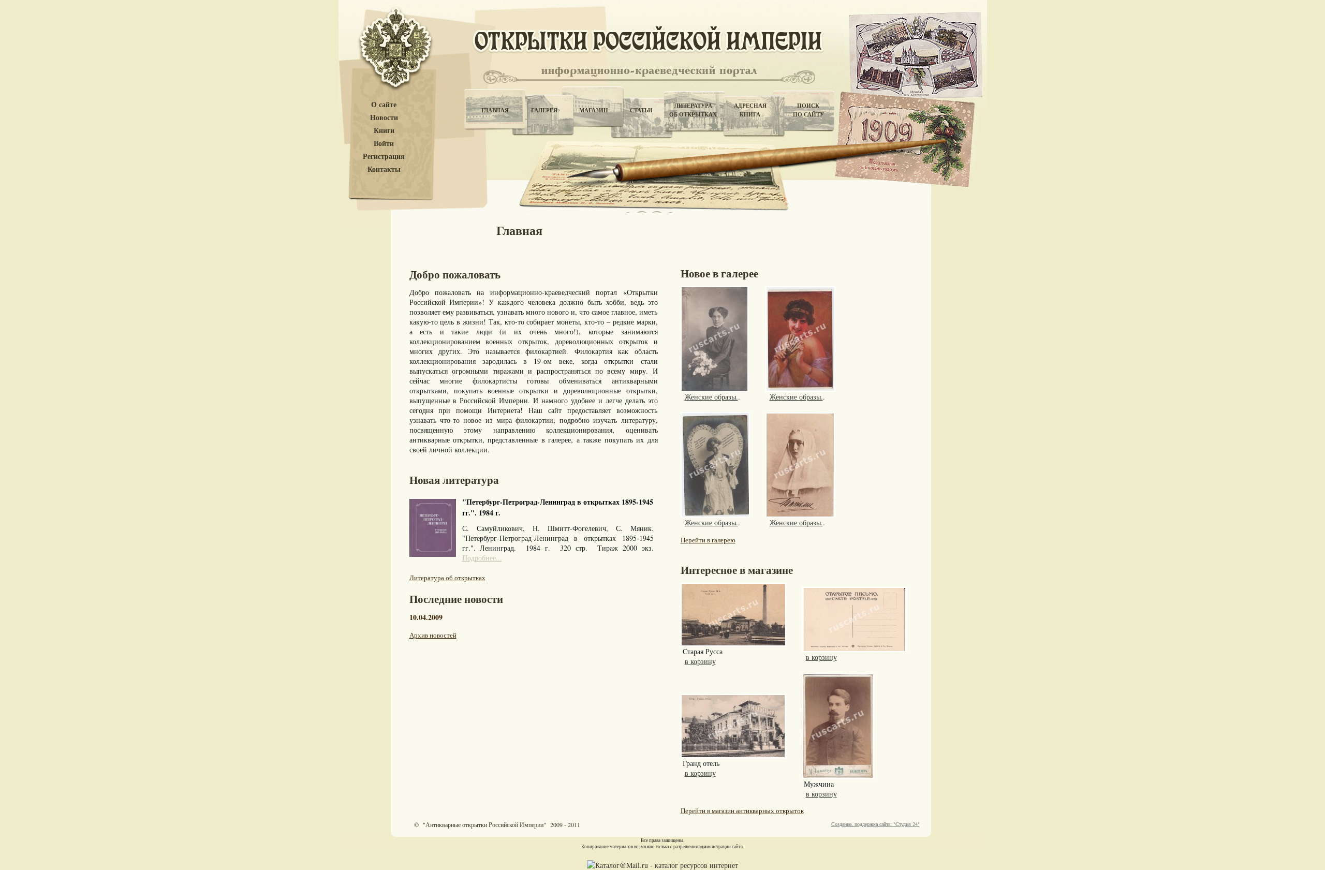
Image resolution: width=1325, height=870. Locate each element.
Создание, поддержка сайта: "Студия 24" (875, 824)
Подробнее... (482, 558)
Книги (384, 131)
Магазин (593, 110)
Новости (384, 118)
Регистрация (384, 156)
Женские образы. (711, 397)
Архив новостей (433, 635)
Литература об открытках (447, 577)
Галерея (544, 110)
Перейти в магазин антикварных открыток (742, 810)
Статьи (641, 110)
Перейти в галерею (708, 539)
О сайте (383, 105)
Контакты (384, 169)
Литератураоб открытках (693, 109)
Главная (495, 110)
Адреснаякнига (750, 109)
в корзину (700, 661)
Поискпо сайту (808, 109)
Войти (384, 144)
